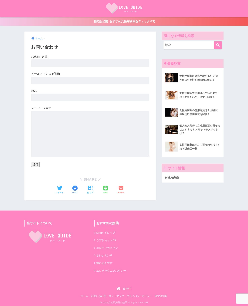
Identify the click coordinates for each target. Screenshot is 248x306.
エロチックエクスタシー (111, 270)
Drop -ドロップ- (106, 232)
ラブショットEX (106, 240)
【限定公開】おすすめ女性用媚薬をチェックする (124, 21)
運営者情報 (161, 296)
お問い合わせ (98, 296)
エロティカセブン (107, 247)
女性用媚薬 (172, 177)
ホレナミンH (104, 255)
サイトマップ (116, 296)
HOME (126, 289)
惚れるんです (104, 263)
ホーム (84, 296)
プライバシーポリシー (139, 296)
